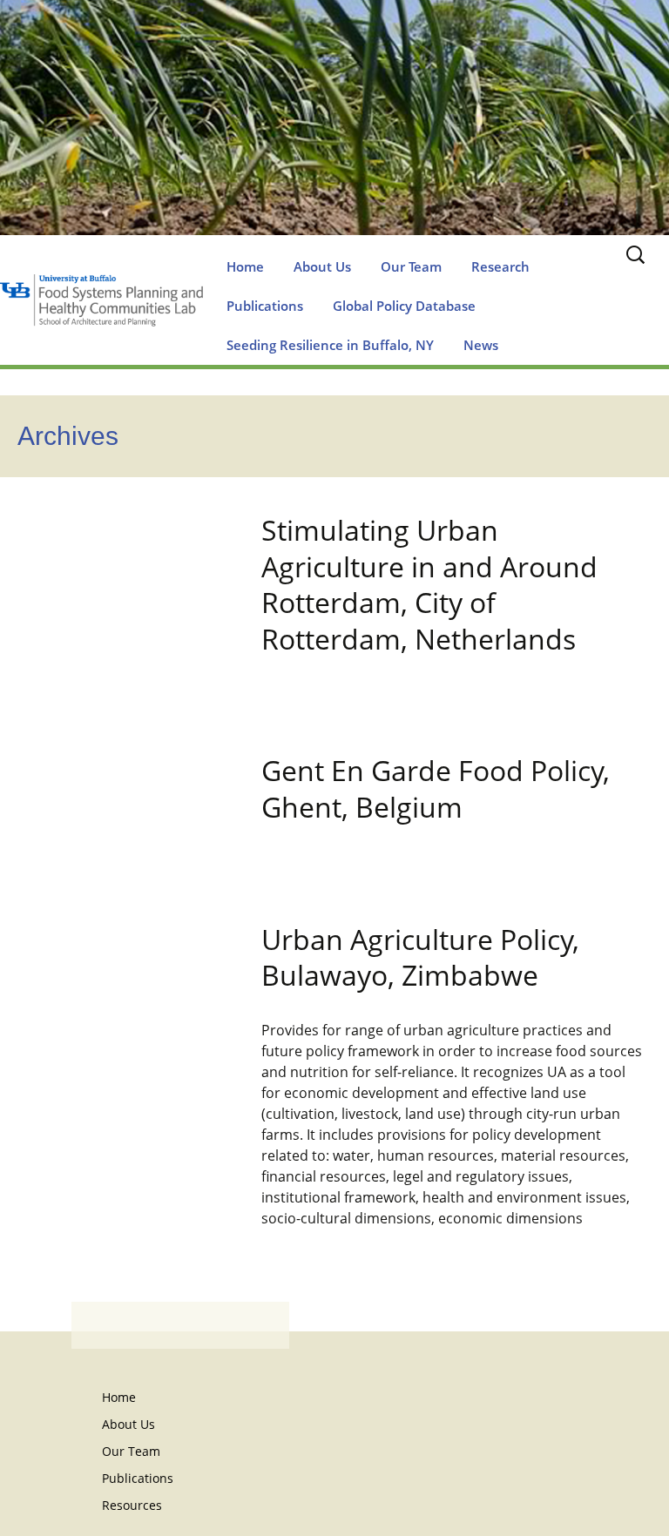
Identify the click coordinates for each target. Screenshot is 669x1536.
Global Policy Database (404, 305)
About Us (322, 266)
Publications (264, 305)
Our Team (411, 266)
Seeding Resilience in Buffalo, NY (330, 345)
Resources (132, 1505)
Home (245, 266)
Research (500, 266)
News (480, 345)
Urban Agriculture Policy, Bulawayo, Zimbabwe (420, 957)
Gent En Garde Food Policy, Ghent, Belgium (435, 788)
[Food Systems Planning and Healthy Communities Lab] (334, 135)
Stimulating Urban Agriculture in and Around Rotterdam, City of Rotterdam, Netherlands (429, 584)
